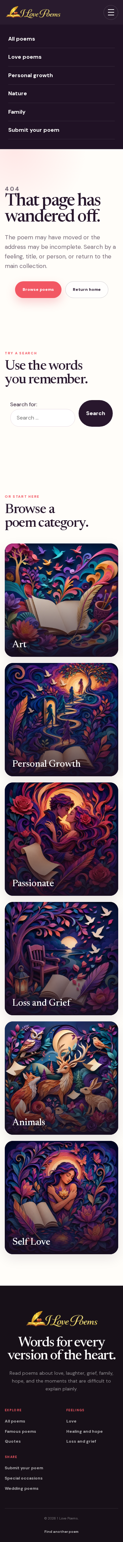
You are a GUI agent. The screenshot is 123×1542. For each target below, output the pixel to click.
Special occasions (24, 1478)
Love (71, 1421)
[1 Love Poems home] (33, 12)
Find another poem (61, 1531)
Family (17, 111)
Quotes (13, 1441)
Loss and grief (81, 1441)
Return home (87, 289)
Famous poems (20, 1431)
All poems (21, 38)
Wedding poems (22, 1488)
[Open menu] (111, 12)
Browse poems (38, 289)
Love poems (25, 56)
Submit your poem (33, 129)
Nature (17, 93)
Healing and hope (84, 1431)
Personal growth (30, 75)
